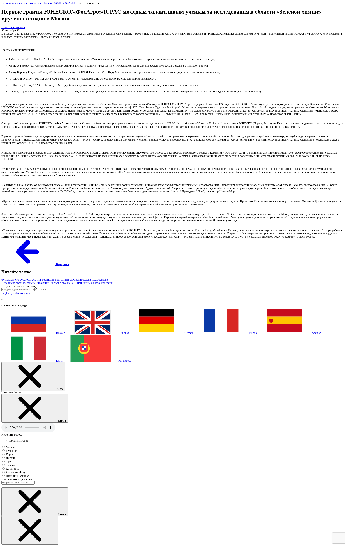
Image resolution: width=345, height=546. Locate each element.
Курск (9, 454)
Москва (10, 447)
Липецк (10, 457)
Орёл (9, 461)
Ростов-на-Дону (16, 472)
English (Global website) (15, 293)
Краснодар (12, 468)
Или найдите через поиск (17, 479)
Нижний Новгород (17, 475)
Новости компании (13, 27)
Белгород (11, 450)
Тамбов (10, 465)
